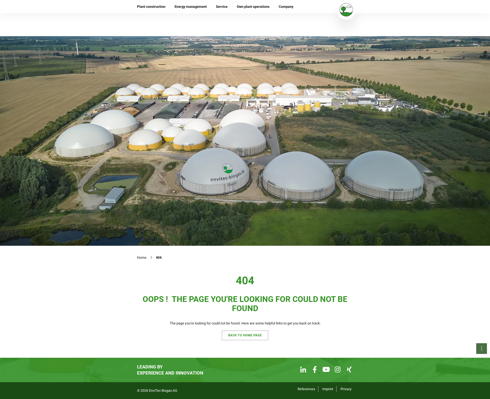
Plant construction (151, 7)
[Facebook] (314, 370)
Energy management (191, 7)
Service (222, 7)
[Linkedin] (303, 370)
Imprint (327, 389)
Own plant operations (253, 7)
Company (286, 7)
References (306, 389)
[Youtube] (326, 370)
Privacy (346, 389)
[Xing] (349, 370)
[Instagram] (337, 370)
